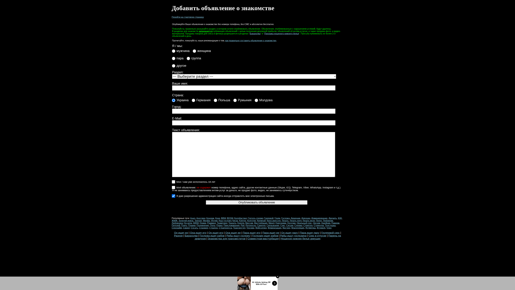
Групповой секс (330, 232)
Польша (224, 100)
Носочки (291, 223)
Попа (212, 225)
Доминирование (319, 218)
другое (181, 65)
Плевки (192, 225)
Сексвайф (177, 228)
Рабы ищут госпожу (238, 235)
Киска (235, 221)
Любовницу (177, 223)
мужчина (183, 51)
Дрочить (333, 218)
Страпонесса (225, 228)
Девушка (305, 218)
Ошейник (325, 223)
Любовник (328, 221)
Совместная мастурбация (263, 238)
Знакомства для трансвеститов (226, 238)
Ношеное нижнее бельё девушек (300, 238)
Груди (277, 218)
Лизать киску (309, 221)
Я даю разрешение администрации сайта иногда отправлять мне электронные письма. (225, 196)
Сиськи (289, 225)
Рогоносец (251, 225)
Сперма (298, 225)
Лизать (285, 221)
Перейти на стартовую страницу (188, 17)
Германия (203, 100)
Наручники (280, 223)
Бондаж (210, 218)
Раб (242, 225)
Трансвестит (239, 228)
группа (196, 58)
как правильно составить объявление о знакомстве (250, 40)
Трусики (250, 228)
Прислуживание (232, 225)
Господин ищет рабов (265, 235)
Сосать (194, 228)
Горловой (268, 218)
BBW (223, 218)
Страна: (178, 95)
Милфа (206, 221)
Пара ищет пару (309, 232)
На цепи (188, 223)
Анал (192, 218)
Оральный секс (304, 223)
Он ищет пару (289, 232)
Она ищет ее (233, 232)
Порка (219, 225)
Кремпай (261, 221)
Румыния (244, 100)
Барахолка (255, 33)
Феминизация (274, 228)
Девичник (295, 218)
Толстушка (330, 225)
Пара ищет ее (270, 232)
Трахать (232, 223)
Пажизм (335, 223)
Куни (217, 218)
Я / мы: (177, 46)
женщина (204, 51)
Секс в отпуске (317, 235)
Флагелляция (297, 228)
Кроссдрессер (274, 221)
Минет (271, 223)
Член (329, 228)
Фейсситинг (261, 228)
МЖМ (196, 223)
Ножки (203, 223)
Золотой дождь (186, 221)
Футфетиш (310, 228)
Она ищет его (198, 232)
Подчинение (203, 225)
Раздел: (177, 72)
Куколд (240, 223)
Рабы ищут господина (293, 235)
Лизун (319, 221)
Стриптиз (308, 225)
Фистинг (286, 228)
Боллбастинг (240, 218)
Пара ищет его (251, 232)
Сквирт (186, 228)
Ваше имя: (180, 83)
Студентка (319, 225)
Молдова (266, 100)
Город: (176, 106)
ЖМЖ (174, 221)
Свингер (261, 225)
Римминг (211, 223)
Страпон (213, 228)
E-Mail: (177, 118)
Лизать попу (295, 221)
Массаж (249, 223)
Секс (282, 225)
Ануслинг (200, 218)
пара (179, 58)
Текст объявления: (186, 130)
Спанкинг (203, 228)
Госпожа (285, 218)
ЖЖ (340, 218)
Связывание (273, 225)
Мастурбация (260, 223)
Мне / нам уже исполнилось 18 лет (195, 182)
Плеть (184, 225)
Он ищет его (215, 232)
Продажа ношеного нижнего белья (281, 33)
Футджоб (321, 228)
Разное (178, 235)
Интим (214, 221)
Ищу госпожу (225, 221)
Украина (182, 100)
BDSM (230, 218)
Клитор (242, 221)
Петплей (176, 225)
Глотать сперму (255, 218)
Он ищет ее (181, 232)
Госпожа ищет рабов (212, 235)
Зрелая (198, 221)
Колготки (251, 221)
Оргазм (316, 223)
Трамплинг (222, 223)
